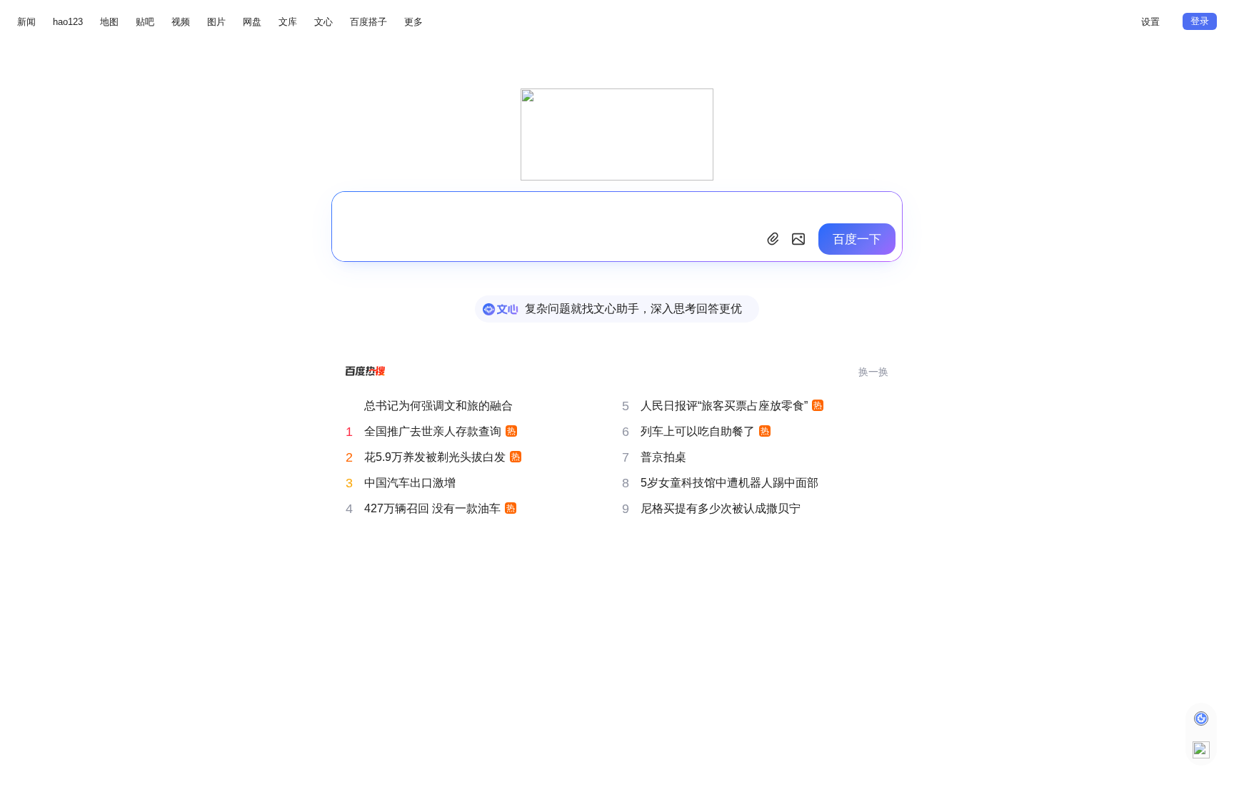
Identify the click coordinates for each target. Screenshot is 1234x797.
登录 (1199, 21)
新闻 (26, 21)
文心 (323, 21)
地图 (109, 21)
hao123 (68, 21)
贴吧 (145, 21)
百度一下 (857, 239)
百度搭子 (368, 21)
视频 (180, 21)
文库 (288, 21)
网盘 (252, 21)
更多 (413, 21)
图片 (216, 21)
